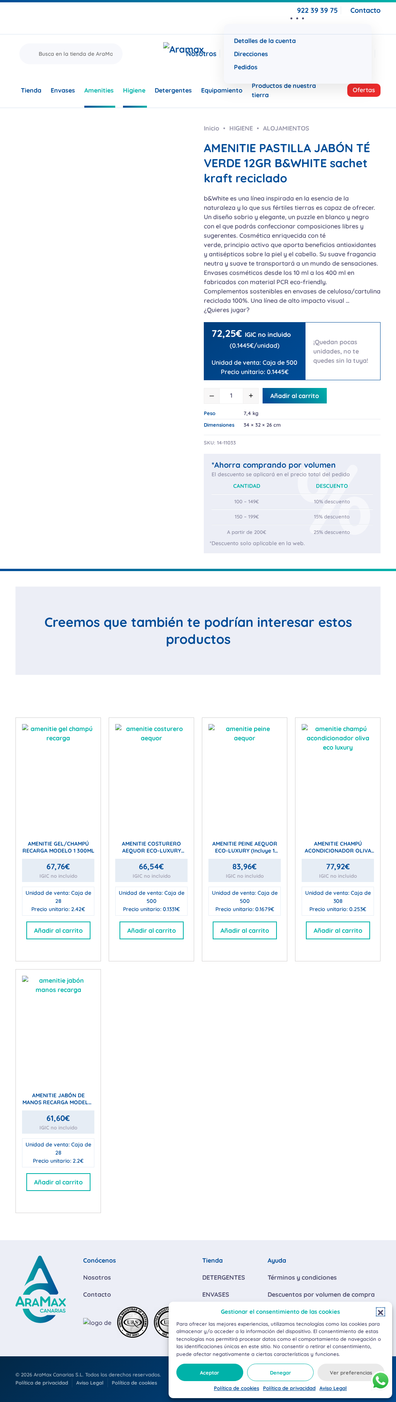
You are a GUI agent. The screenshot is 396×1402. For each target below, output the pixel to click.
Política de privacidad (289, 1388)
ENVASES (215, 1294)
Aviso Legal (333, 1388)
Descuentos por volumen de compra (321, 1294)
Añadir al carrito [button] (58, 930)
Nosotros (201, 53)
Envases (63, 90)
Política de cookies (236, 1388)
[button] (380, 1312)
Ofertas (364, 90)
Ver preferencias (351, 1372)
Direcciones (251, 54)
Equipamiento (221, 90)
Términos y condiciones (302, 1277)
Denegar (280, 1372)
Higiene (134, 90)
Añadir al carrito (294, 396)
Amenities (99, 90)
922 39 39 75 (317, 10)
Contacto (365, 10)
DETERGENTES (223, 1277)
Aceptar (209, 1372)
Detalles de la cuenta (265, 41)
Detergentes (173, 90)
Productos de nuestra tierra (284, 90)
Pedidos (246, 67)
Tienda (31, 90)
